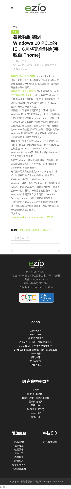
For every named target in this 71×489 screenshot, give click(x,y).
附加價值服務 (19, 468)
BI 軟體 (35, 390)
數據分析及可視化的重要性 (35, 397)
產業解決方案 (35, 401)
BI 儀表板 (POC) (35, 409)
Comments (22, 69)
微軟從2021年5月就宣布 (23, 91)
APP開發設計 (26, 65)
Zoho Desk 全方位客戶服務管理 (35, 346)
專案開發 (39, 65)
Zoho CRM (35, 334)
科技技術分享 (50, 442)
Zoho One (35, 330)
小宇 (21, 61)
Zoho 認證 (35, 361)
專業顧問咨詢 (19, 464)
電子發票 (19, 445)
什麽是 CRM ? (35, 338)
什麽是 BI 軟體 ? (35, 394)
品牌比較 (35, 405)
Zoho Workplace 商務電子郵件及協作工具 (35, 349)
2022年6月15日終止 (21, 95)
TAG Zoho (35, 365)
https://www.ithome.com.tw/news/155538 (32, 217)
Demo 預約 (35, 353)
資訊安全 (49, 65)
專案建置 (19, 457)
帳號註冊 (35, 357)
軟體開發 (19, 449)
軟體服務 (19, 461)
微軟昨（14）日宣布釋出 (23, 76)
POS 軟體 (19, 442)
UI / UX (19, 453)
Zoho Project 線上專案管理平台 (35, 342)
